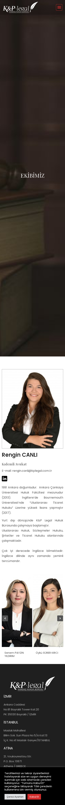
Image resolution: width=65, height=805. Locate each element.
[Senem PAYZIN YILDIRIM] (17, 610)
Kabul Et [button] (34, 796)
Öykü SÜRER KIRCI (47, 653)
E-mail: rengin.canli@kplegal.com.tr (27, 471)
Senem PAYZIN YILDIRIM (14, 654)
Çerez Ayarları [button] (15, 796)
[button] (59, 7)
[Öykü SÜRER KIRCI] (48, 610)
